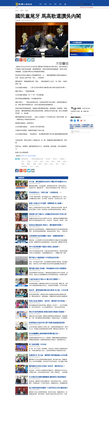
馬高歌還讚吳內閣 (37, 159)
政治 (35, 161)
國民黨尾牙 (25, 159)
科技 (57, 164)
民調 (45, 164)
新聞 (45, 4)
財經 (41, 161)
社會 (47, 161)
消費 (34, 164)
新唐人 (29, 161)
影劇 (58, 161)
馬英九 (55, 159)
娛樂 (64, 161)
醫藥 (28, 164)
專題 (55, 4)
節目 (50, 4)
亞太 (31, 166)
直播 (40, 4)
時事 (63, 164)
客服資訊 (77, 126)
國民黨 (62, 159)
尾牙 (22, 161)
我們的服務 (86, 125)
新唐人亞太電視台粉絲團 (28, 155)
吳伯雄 (48, 159)
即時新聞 (24, 166)
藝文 (51, 164)
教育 (22, 164)
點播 (60, 4)
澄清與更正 (85, 126)
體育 (53, 161)
